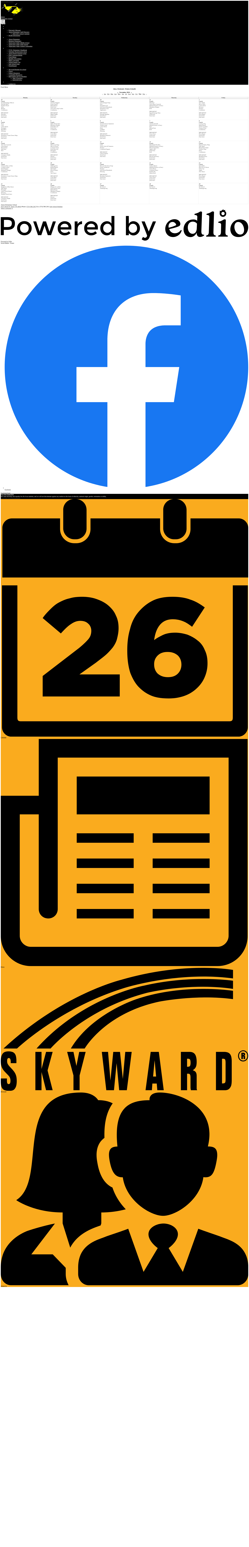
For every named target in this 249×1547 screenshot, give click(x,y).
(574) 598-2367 (31, 206)
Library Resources (14, 73)
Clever (11, 71)
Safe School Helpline (56, 206)
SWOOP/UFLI (17, 80)
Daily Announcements (15, 55)
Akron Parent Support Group (17, 53)
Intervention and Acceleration (18, 76)
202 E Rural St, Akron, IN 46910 (11, 206)
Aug (129, 94)
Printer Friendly (130, 89)
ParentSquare (13, 66)
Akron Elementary (14, 39)
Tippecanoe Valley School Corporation (20, 46)
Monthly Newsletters (15, 59)
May (119, 94)
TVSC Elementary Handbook (18, 50)
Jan (105, 94)
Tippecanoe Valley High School (18, 44)
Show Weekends (118, 89)
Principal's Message (15, 30)
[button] (15, 28)
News (2, 967)
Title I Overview (17, 78)
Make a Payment (14, 60)
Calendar (3, 737)
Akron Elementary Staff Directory (19, 32)
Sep (133, 94)
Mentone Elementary (15, 41)
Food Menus (12, 57)
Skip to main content (7, 1)
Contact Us (12, 84)
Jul (126, 94)
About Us (4, 1286)
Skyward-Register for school (17, 69)
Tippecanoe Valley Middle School (19, 43)
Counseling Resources (15, 75)
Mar (112, 94)
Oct (136, 94)
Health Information (14, 35)
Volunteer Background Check (18, 52)
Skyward (3, 1091)
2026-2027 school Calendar (20, 34)
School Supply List (14, 62)
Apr (115, 94)
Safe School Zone (14, 64)
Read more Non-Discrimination (10, 498)
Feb (108, 94)
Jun (123, 94)
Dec (144, 94)
